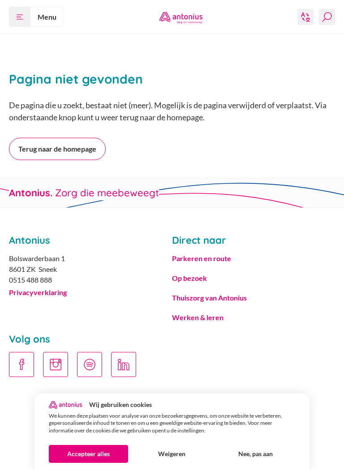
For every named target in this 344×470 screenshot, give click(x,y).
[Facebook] (21, 364)
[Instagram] (55, 364)
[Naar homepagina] (180, 17)
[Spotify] (89, 364)
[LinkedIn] (123, 364)
